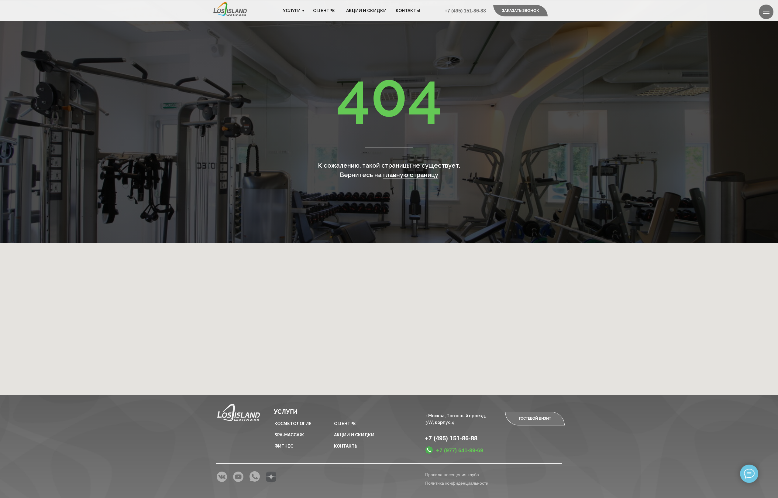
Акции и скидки (366, 10)
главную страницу (410, 175)
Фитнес (283, 446)
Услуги (292, 10)
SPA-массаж (289, 434)
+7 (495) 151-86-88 (465, 10)
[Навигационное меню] (766, 12)
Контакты (408, 10)
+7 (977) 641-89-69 (459, 450)
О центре (324, 10)
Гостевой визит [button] (535, 418)
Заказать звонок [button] (520, 10)
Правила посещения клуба (452, 474)
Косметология (293, 423)
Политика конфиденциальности (456, 483)
